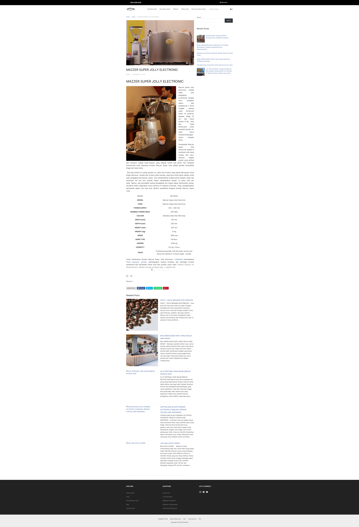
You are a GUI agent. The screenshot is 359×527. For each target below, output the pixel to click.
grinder (144, 262)
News (133, 17)
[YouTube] (207, 492)
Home (128, 17)
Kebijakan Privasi (163, 519)
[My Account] (218, 2)
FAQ (199, 519)
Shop (127, 496)
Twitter (150, 288)
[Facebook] (203, 492)
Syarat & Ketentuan (175, 519)
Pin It (166, 288)
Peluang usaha (164, 9)
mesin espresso (132, 262)
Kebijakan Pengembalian (170, 504)
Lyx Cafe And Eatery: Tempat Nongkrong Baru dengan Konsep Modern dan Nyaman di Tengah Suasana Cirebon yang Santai (219, 71)
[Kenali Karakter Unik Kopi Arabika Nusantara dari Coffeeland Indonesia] (201, 39)
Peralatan (185, 9)
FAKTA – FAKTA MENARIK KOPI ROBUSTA (176, 300)
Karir (184, 519)
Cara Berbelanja (167, 496)
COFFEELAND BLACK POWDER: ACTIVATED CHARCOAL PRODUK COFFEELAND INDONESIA (173, 409)
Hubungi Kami (130, 508)
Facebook (141, 288)
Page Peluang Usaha (198, 9)
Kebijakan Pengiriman (169, 500)
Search (199, 17)
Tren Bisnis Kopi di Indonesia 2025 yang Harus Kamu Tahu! (215, 65)
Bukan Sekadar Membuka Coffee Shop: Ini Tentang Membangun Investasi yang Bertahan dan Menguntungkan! (212, 47)
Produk (175, 9)
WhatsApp (158, 288)
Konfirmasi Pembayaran (170, 508)
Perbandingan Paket (132, 500)
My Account (223, 2)
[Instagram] (200, 492)
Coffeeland (178, 259)
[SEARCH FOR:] (218, 9)
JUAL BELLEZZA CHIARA (170, 443)
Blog (127, 504)
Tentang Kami (152, 9)
